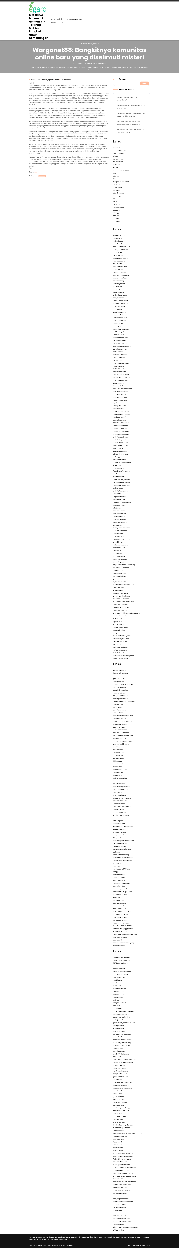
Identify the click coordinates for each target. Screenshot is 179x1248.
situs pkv (116, 176)
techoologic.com (119, 562)
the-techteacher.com (121, 599)
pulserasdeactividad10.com (123, 912)
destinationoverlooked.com (123, 1202)
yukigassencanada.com (121, 377)
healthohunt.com (119, 474)
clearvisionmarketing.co (122, 502)
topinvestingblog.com (121, 744)
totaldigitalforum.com (121, 607)
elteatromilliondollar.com (122, 1040)
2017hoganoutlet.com (121, 963)
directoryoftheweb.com (122, 972)
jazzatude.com (118, 758)
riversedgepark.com (120, 261)
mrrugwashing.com (120, 1136)
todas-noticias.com (120, 991)
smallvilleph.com (119, 775)
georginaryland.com (120, 843)
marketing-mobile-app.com (123, 1108)
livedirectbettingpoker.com (123, 1125)
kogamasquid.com (120, 931)
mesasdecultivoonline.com (123, 1062)
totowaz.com (118, 1179)
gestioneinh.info (119, 516)
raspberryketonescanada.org (124, 565)
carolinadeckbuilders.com (122, 741)
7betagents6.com (119, 386)
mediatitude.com (119, 718)
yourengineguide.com (121, 579)
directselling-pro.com (121, 639)
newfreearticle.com (120, 1071)
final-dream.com (119, 511)
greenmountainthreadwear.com (125, 1167)
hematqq (44, 1239)
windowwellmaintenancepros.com (125, 1227)
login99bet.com (118, 241)
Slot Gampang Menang (74, 19)
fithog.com (117, 838)
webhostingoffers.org (121, 332)
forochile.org (117, 792)
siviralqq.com (118, 1150)
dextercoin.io (118, 940)
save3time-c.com (119, 710)
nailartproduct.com (120, 355)
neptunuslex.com (119, 687)
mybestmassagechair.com (123, 860)
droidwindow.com (119, 536)
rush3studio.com (119, 977)
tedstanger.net (118, 488)
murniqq (37, 1239)
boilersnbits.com (119, 1065)
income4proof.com (120, 278)
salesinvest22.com (120, 522)
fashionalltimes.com (120, 604)
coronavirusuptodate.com (122, 389)
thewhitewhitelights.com (122, 849)
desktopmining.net (120, 917)
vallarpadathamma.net (121, 1045)
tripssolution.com (119, 372)
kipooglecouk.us (119, 880)
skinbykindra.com (119, 624)
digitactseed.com (119, 357)
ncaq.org (116, 289)
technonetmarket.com (121, 485)
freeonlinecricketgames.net (123, 806)
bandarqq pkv (118, 159)
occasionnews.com (120, 1213)
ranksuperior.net (119, 1196)
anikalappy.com (119, 457)
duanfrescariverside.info (122, 463)
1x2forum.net (117, 238)
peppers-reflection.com (122, 1221)
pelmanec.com (118, 966)
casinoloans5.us (119, 875)
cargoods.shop (118, 1008)
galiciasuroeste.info (120, 778)
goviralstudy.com (119, 903)
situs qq (116, 213)
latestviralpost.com (120, 1068)
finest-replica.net (119, 514)
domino (116, 218)
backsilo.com (118, 1148)
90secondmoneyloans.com (123, 363)
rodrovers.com (118, 369)
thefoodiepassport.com (122, 889)
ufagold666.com (119, 542)
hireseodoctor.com (120, 400)
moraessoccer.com (120, 789)
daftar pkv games (119, 150)
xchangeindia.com (119, 590)
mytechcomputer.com (121, 650)
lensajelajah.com (119, 284)
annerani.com (118, 755)
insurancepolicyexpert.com (123, 735)
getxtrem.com (118, 1097)
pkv (114, 173)
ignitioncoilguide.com (120, 647)
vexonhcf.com (118, 713)
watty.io (116, 1000)
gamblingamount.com (121, 1204)
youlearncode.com (120, 320)
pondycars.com (119, 556)
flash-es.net (117, 1142)
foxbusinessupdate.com (122, 1128)
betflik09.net (117, 286)
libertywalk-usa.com (120, 673)
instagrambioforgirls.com (122, 1088)
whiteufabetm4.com (120, 454)
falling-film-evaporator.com (123, 1159)
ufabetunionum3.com (121, 431)
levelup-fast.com (119, 406)
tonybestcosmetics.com (122, 616)
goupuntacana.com (120, 258)
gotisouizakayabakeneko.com (124, 1023)
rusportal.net (118, 997)
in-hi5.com (117, 986)
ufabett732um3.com (120, 491)
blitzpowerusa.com (120, 1074)
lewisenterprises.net (120, 301)
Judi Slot (60, 19)
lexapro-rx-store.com (121, 923)
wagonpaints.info (119, 497)
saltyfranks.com (119, 752)
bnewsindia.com (119, 548)
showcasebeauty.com (121, 733)
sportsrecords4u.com (121, 423)
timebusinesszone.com (121, 1219)
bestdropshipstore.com (122, 346)
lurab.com (117, 644)
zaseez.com (117, 264)
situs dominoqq (118, 193)
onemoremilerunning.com (122, 1082)
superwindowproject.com (122, 892)
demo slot (116, 184)
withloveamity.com (120, 318)
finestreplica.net (119, 468)
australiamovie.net (120, 676)
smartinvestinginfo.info (121, 480)
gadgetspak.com (119, 394)
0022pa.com (117, 761)
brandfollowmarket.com (122, 1184)
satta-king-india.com (121, 374)
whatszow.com (118, 335)
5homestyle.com (119, 946)
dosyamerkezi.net (119, 727)
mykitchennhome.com (121, 883)
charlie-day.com (119, 1122)
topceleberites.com (120, 426)
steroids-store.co (119, 832)
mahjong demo (118, 207)
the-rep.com (118, 750)
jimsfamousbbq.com (120, 670)
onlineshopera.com (120, 295)
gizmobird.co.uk (118, 679)
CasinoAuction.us (119, 877)
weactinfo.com (118, 1099)
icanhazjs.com (118, 897)
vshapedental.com (120, 573)
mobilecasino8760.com (121, 869)
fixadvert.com (118, 704)
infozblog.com (118, 821)
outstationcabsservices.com (123, 585)
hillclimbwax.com (119, 1207)
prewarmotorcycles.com (122, 721)
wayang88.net (118, 448)
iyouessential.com (119, 315)
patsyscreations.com (121, 275)
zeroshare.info (118, 764)
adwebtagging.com (120, 1193)
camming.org (118, 252)
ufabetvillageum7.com (121, 440)
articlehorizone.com (120, 380)
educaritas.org (118, 281)
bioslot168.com (118, 653)
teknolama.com (119, 1051)
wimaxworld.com (119, 804)
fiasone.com (117, 1113)
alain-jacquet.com (120, 1020)
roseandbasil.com (119, 846)
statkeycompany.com (121, 738)
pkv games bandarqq (121, 182)
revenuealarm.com (120, 641)
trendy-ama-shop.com (121, 528)
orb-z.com (117, 1057)
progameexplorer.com (121, 633)
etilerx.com (117, 465)
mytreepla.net (118, 409)
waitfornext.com (119, 499)
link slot (116, 201)
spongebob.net (118, 1028)
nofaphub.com (118, 269)
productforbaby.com (121, 1054)
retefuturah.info (119, 477)
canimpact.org (118, 900)
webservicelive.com (120, 658)
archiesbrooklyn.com (121, 815)
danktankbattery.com (121, 1116)
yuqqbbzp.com (118, 383)
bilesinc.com (117, 767)
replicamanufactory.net (122, 414)
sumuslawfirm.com (120, 1162)
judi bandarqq (118, 162)
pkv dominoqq (118, 153)
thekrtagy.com (118, 587)
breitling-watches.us (120, 699)
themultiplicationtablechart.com (125, 934)
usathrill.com (118, 570)
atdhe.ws (116, 852)
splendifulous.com (119, 420)
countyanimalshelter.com (122, 1190)
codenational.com (119, 630)
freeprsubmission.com (121, 539)
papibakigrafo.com (120, 895)
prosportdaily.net (119, 519)
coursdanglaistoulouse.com (123, 684)
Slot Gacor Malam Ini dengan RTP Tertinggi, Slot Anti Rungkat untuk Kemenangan (38, 26)
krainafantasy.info (119, 989)
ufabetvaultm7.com (120, 437)
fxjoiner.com (117, 622)
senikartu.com (118, 994)
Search (123, 79)
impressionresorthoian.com (123, 1153)
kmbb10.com (118, 1094)
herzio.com (117, 983)
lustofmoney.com (119, 1216)
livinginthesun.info (119, 1003)
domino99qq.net (119, 969)
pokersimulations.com (121, 411)
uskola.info (117, 494)
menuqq (32, 1237)
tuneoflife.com (118, 1224)
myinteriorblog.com (120, 545)
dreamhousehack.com (121, 596)
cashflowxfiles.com (120, 1091)
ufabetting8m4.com (120, 428)
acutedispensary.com (121, 1170)
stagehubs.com (118, 235)
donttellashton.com (120, 974)
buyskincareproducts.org (122, 926)
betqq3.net (117, 872)
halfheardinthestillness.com (123, 858)
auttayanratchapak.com (122, 1034)
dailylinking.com (119, 306)
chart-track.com (119, 795)
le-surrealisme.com (120, 730)
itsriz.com (116, 1006)
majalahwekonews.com (121, 960)
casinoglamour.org (120, 937)
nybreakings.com (119, 582)
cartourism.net (118, 906)
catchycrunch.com (120, 267)
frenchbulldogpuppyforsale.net (124, 929)
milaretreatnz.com (120, 770)
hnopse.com (117, 1210)
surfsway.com (118, 352)
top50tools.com (119, 747)
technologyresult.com (121, 329)
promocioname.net (120, 801)
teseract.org (117, 525)
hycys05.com (118, 1079)
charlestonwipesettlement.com (124, 1182)
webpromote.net (119, 829)
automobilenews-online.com (123, 602)
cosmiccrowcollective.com (123, 1017)
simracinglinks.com (120, 724)
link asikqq (117, 196)
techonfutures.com (120, 559)
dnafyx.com (117, 309)
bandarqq (116, 148)
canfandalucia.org (119, 576)
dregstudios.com (119, 784)
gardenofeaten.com (120, 1077)
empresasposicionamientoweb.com (126, 613)
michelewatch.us (119, 693)
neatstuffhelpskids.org (121, 787)
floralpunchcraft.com (121, 1111)
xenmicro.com (118, 292)
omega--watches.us (120, 696)
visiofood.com (118, 533)
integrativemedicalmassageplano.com (127, 1133)
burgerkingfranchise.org (122, 1043)
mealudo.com (118, 1119)
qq (114, 199)
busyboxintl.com (119, 1031)
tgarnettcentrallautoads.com (124, 701)
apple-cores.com (119, 909)
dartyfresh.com (119, 298)
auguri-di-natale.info (120, 690)
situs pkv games (42, 1237)
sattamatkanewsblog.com (123, 1173)
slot (62, 23)
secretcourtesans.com (121, 244)
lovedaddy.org (118, 1131)
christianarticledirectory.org (123, 943)
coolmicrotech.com (120, 593)
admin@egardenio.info (50, 80)
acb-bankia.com (119, 1139)
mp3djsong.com (119, 681)
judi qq (115, 167)
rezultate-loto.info (120, 417)
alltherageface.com (120, 627)
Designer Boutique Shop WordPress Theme (45, 1245)
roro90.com (117, 980)
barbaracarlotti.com (120, 914)
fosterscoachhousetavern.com (124, 1060)
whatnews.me (118, 508)
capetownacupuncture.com (123, 1011)
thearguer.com (118, 1105)
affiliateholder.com (120, 1230)
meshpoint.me (118, 1026)
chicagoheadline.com (121, 249)
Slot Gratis (54, 23)
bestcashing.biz (118, 809)
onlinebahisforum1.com (121, 247)
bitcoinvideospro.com (121, 1014)
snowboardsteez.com (121, 1085)
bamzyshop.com (119, 553)
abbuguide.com (118, 326)
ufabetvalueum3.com (121, 434)
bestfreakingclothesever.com (124, 1156)
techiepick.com (118, 550)
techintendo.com (119, 340)
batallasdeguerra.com (121, 781)
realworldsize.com (119, 1048)
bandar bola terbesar (121, 170)
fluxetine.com (118, 866)
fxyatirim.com (118, 323)
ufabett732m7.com (120, 531)
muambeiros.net (119, 818)
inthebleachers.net (120, 920)
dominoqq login (71, 1237)
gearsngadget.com (120, 397)
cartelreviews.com (120, 349)
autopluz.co (117, 707)
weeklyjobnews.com (120, 1187)
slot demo (116, 210)
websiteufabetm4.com (121, 451)
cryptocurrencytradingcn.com (124, 1176)
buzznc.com (117, 619)
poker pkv (117, 165)
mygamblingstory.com (121, 957)
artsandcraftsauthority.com (123, 656)
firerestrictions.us (119, 812)
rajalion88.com (118, 255)
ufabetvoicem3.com (120, 443)
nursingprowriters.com (121, 1165)
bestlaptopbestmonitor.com (123, 841)
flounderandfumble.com (122, 471)
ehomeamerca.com (120, 338)
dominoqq (116, 190)
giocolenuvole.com (120, 312)
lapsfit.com (117, 403)
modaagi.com (118, 772)
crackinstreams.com (120, 392)
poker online (117, 187)
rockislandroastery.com (122, 636)
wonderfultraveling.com (122, 798)
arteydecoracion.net (120, 835)
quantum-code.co (119, 505)
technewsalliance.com (121, 482)
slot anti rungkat (134, 1237)
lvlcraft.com (117, 360)
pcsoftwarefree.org (120, 303)
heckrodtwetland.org (121, 855)
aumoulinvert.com (119, 886)
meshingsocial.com (120, 1102)
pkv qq (115, 156)
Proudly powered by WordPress (138, 1245)
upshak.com (117, 1145)
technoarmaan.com (120, 610)
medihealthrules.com (121, 568)
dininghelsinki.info (119, 460)
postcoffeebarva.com (121, 1037)
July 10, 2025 (35, 80)
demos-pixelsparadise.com (123, 716)
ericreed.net (117, 863)
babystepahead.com (121, 1199)
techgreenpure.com (120, 343)
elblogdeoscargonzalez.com (123, 826)
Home (53, 19)
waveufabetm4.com (120, 445)
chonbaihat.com (119, 824)
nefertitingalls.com (120, 272)
